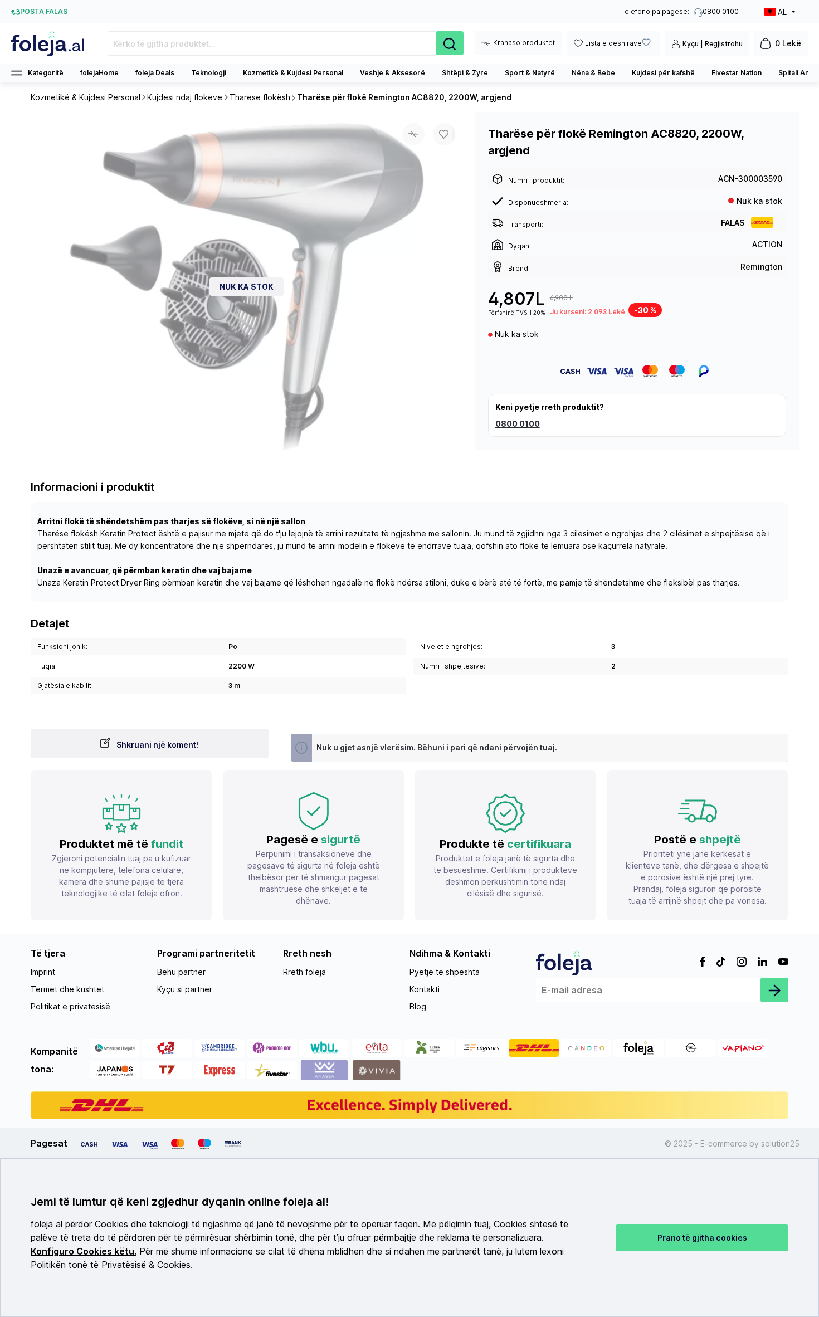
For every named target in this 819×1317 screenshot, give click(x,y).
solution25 (780, 1143)
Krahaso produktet (524, 42)
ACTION (767, 244)
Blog (418, 1006)
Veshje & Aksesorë (392, 73)
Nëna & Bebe (593, 73)
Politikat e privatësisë (70, 1006)
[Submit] (774, 990)
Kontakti (425, 989)
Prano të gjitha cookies (702, 1237)
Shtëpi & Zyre (465, 73)
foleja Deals (154, 73)
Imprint (43, 972)
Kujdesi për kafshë (663, 73)
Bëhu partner (181, 972)
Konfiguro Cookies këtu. (83, 1251)
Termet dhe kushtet (67, 989)
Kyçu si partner (184, 989)
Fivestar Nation (736, 73)
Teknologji (208, 73)
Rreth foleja (304, 972)
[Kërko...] (450, 43)
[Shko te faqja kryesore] (48, 43)
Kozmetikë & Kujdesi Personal (293, 73)
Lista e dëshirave (613, 43)
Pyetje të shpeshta (445, 972)
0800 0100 (517, 423)
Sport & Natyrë (530, 73)
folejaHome (99, 73)
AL (782, 12)
